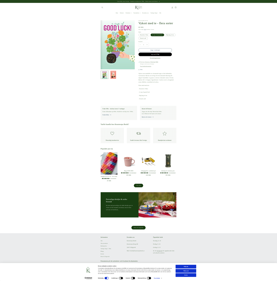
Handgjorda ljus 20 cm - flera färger (109, 176)
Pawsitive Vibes (144, 34)
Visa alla (138, 185)
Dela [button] (141, 69)
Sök (102, 240)
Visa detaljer (157, 278)
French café (143, 38)
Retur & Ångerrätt (138, 227)
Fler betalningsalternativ (155, 57)
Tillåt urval (186, 270)
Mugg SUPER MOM (128, 170)
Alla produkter (104, 243)
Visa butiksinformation (145, 66)
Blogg (102, 251)
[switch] (121, 278)
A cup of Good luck (157, 34)
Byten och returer (147, 117)
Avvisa (186, 275)
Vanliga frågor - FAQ (106, 248)
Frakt (145, 29)
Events (102, 254)
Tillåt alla (186, 266)
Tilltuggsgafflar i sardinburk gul (148, 170)
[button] (102, 7)
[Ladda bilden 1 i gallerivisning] (105, 75)
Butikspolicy (104, 246)
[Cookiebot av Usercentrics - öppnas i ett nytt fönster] (88, 278)
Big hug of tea (170, 34)
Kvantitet (140, 41)
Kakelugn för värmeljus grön (167, 170)
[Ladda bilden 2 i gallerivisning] (113, 75)
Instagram (159, 250)
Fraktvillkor (106, 115)
